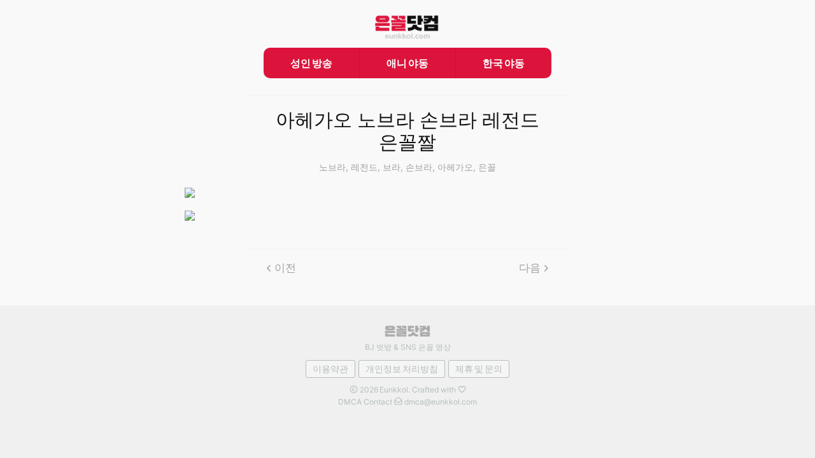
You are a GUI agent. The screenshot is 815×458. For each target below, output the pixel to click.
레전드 (364, 167)
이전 (285, 267)
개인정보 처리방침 (401, 368)
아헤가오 (455, 167)
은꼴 (487, 167)
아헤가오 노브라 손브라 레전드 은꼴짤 (407, 131)
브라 (391, 167)
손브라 (419, 167)
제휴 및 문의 (478, 368)
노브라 (332, 167)
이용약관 (330, 368)
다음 (530, 267)
